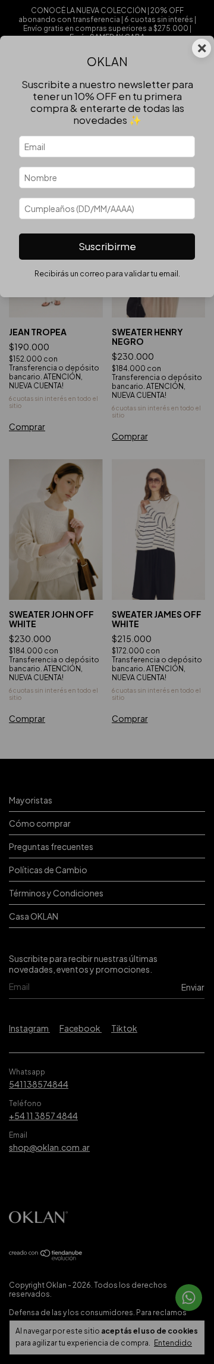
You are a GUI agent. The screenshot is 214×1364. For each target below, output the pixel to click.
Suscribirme (107, 246)
